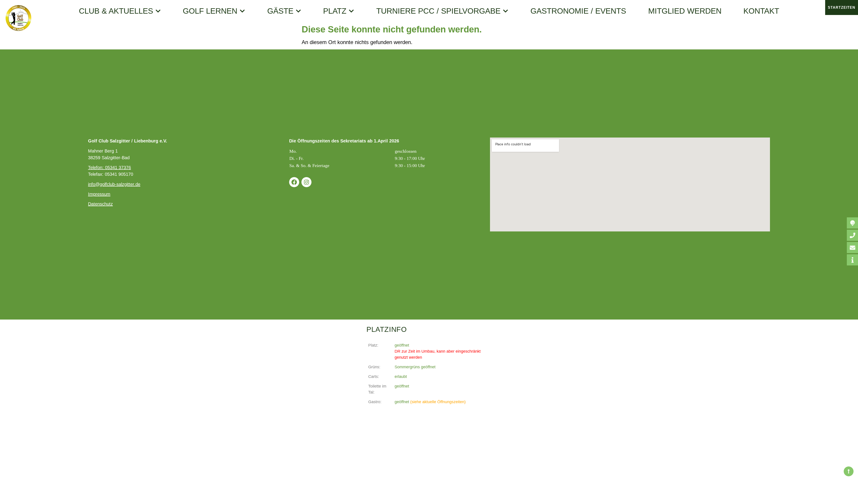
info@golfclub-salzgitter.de (114, 184)
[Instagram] (306, 182)
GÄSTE (280, 10)
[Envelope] (852, 247)
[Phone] (852, 235)
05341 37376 (118, 167)
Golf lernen (210, 10)
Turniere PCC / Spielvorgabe (438, 10)
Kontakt (761, 10)
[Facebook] (294, 182)
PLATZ (334, 10)
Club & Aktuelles (116, 10)
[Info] (852, 259)
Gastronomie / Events (578, 10)
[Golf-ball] (852, 223)
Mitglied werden (684, 10)
